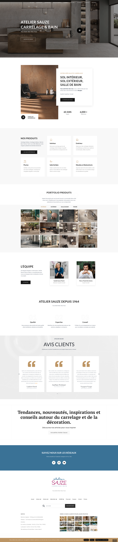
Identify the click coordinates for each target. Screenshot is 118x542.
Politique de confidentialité (102, 539)
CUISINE (61, 499)
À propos (74, 499)
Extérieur (45, 499)
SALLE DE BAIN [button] (65, 207)
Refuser (92, 539)
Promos (85, 499)
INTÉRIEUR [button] (43, 207)
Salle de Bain (53, 499)
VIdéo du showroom (31, 117)
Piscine (67, 499)
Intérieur (38, 499)
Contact (80, 499)
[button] (19, 374)
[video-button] (79, 30)
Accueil (32, 499)
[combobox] (54, 506)
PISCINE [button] (75, 207)
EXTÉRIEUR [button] (53, 207)
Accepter (86, 539)
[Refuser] (114, 540)
